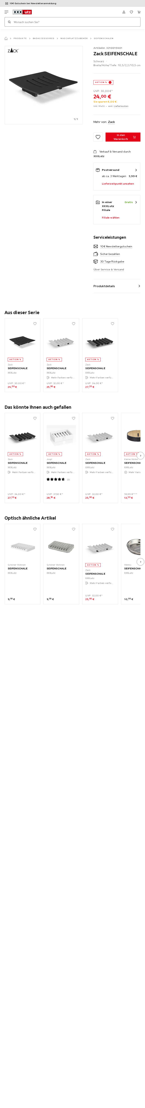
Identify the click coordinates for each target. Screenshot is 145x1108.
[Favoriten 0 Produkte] (131, 12)
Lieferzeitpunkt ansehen (118, 183)
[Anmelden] (124, 12)
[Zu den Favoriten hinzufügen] (98, 137)
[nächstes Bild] (140, 455)
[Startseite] (6, 38)
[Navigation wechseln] (6, 12)
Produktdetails (104, 286)
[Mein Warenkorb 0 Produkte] (139, 12)
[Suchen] (9, 21)
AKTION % (101, 82)
